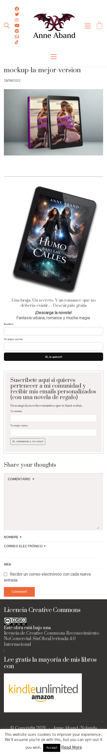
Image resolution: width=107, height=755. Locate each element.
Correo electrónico (25, 546)
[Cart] (99, 26)
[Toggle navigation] (88, 26)
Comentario (21, 479)
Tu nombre (16, 411)
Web (7, 564)
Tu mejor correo (13, 339)
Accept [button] (51, 748)
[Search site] (7, 26)
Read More (71, 748)
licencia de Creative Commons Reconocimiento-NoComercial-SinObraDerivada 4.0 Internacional (52, 639)
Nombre (8, 324)
